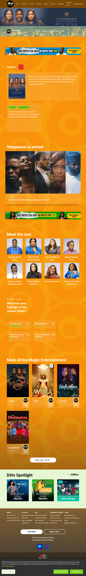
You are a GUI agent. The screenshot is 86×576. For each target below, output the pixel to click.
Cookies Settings (8, 571)
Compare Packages (40, 518)
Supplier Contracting (70, 523)
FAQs (65, 520)
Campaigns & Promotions (71, 518)
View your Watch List (13, 518)
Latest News (25, 523)
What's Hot (25, 518)
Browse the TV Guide (28, 515)
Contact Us (53, 523)
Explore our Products (41, 515)
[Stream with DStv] (39, 546)
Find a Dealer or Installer (42, 523)
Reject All (76, 571)
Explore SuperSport (27, 520)
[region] (43, 567)
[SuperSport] (46, 546)
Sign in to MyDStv (55, 515)
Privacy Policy (9, 566)
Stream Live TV (11, 515)
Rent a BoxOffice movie (13, 520)
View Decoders (39, 520)
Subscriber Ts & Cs (69, 515)
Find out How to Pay (56, 520)
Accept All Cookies (61, 571)
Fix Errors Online (55, 518)
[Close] (82, 562)
